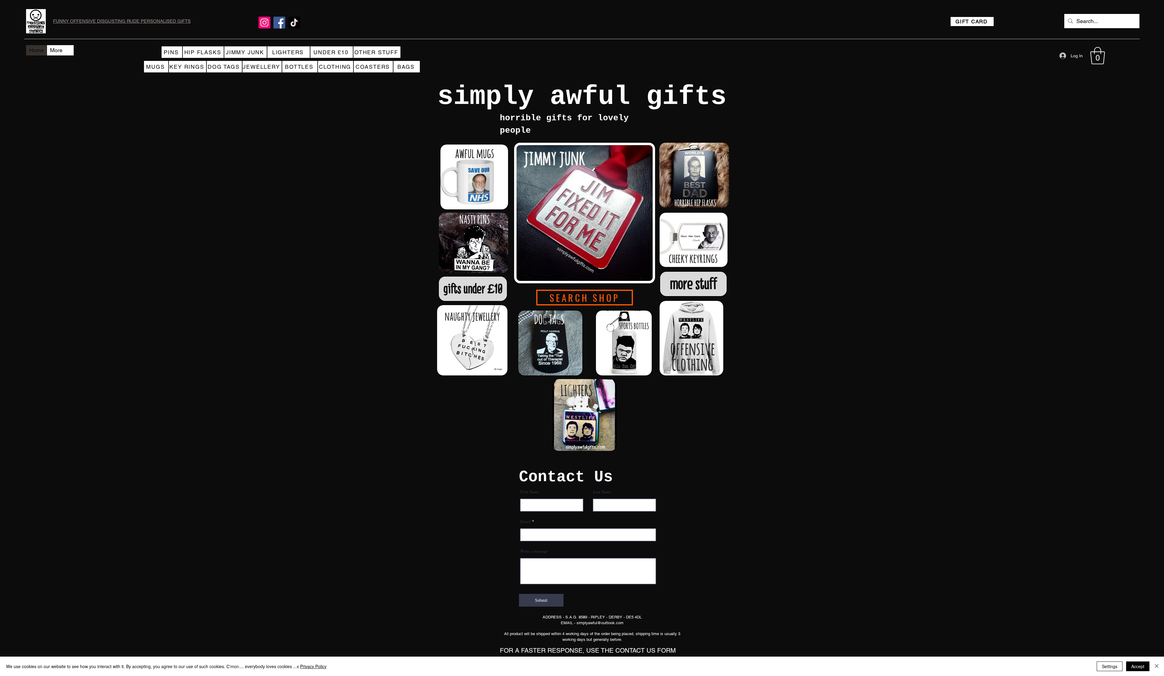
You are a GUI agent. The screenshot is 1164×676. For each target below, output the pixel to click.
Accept (1137, 666)
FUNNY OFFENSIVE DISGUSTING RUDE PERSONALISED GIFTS (122, 21)
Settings (1109, 666)
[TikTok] (294, 22)
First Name (529, 492)
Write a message (533, 551)
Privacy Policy (313, 666)
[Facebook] (279, 22)
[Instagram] (264, 22)
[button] (1097, 55)
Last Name (602, 492)
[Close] (1156, 666)
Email (525, 521)
